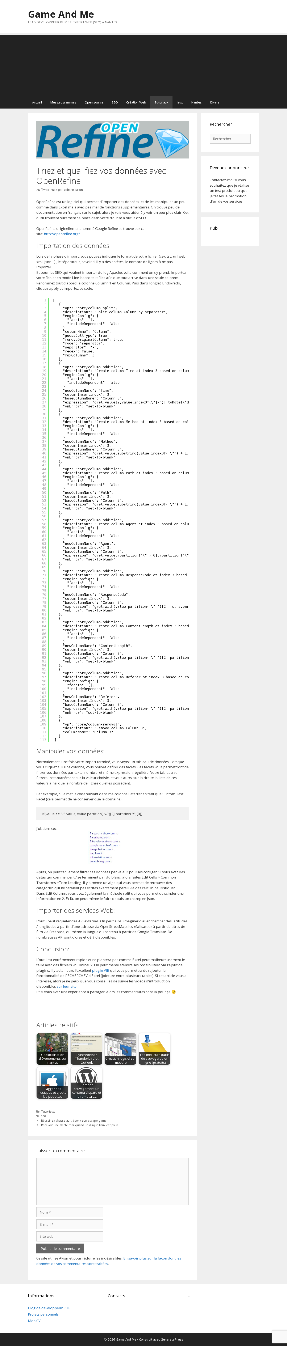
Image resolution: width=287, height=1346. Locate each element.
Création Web (136, 102)
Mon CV (34, 1320)
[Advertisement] (143, 64)
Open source (94, 102)
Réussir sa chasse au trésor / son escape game (74, 1120)
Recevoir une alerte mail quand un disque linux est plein (79, 1125)
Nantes (196, 102)
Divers (215, 102)
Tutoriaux (161, 102)
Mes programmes (63, 102)
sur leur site (66, 986)
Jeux (180, 102)
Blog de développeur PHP (49, 1307)
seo (43, 1116)
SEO (115, 102)
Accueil (37, 102)
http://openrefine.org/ (61, 233)
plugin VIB (100, 970)
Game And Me (61, 14)
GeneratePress (172, 1339)
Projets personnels (43, 1314)
